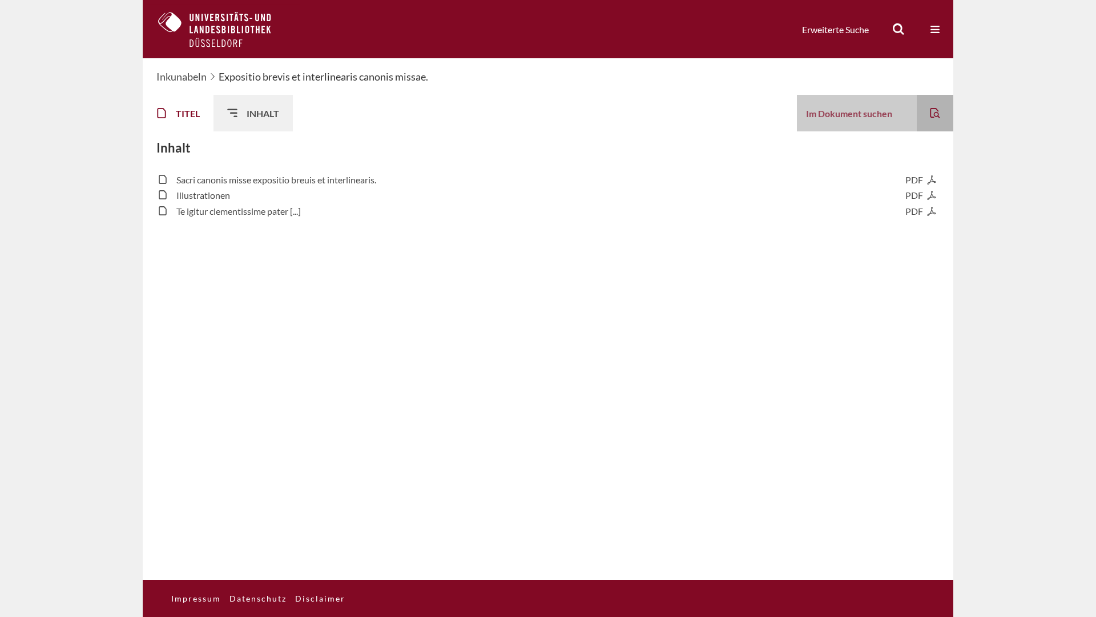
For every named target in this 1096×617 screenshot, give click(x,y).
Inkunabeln (181, 76)
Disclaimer (320, 598)
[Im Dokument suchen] (935, 113)
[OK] (898, 29)
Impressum (196, 598)
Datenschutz (258, 598)
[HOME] (223, 29)
